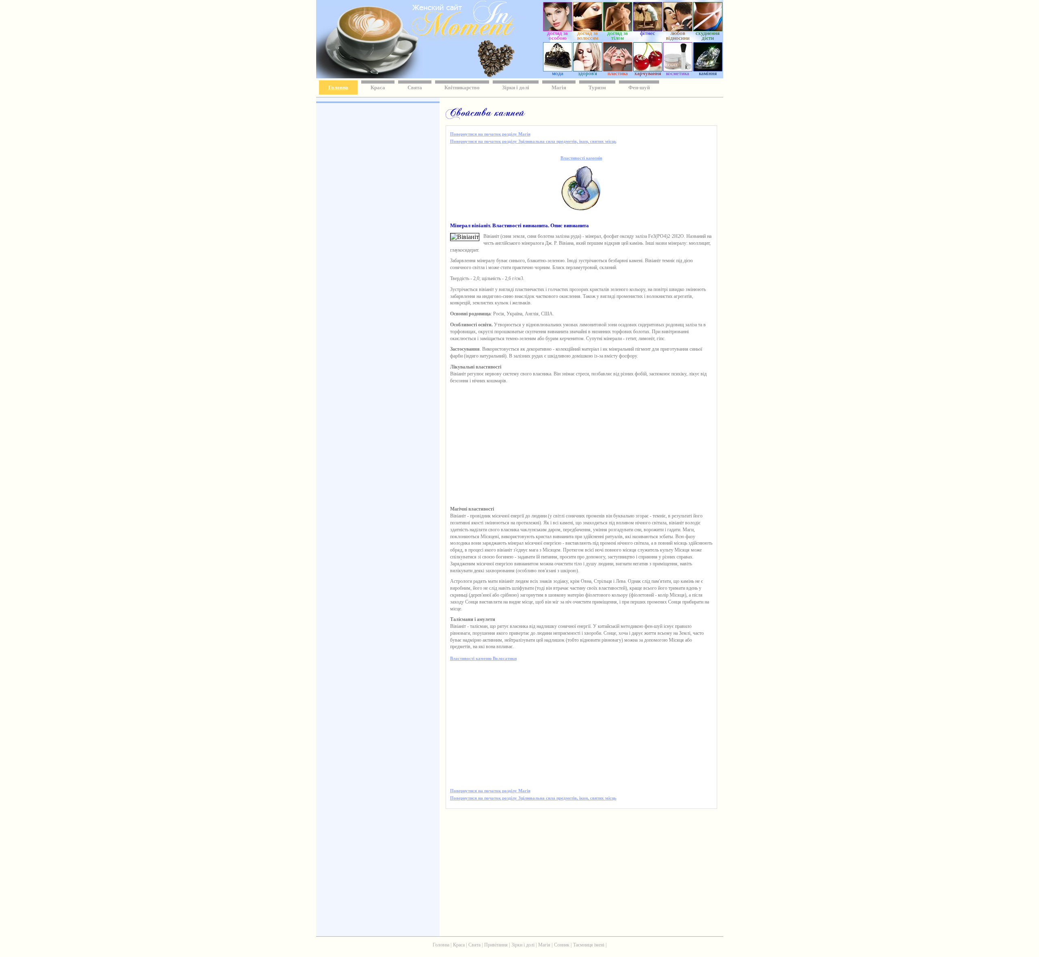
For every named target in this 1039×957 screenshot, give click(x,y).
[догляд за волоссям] (587, 29)
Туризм (597, 87)
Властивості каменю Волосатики (483, 658)
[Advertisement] (377, 223)
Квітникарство (462, 87)
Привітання (496, 945)
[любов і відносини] (677, 29)
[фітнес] (647, 29)
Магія (559, 87)
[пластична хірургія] (617, 69)
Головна (338, 87)
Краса (378, 87)
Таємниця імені (588, 945)
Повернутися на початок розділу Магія (490, 133)
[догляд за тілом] (617, 29)
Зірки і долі (515, 87)
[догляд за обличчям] (557, 29)
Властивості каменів (581, 157)
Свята (414, 87)
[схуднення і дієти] (707, 29)
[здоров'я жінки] (587, 69)
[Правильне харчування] (647, 69)
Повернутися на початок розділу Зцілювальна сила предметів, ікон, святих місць (533, 141)
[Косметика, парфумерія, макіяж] (677, 69)
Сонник (561, 945)
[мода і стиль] (557, 69)
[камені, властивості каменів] (707, 69)
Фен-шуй (639, 87)
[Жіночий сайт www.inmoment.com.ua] (439, 37)
